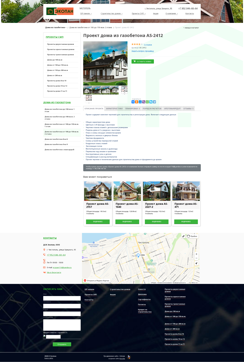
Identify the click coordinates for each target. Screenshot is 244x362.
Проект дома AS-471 (185, 205)
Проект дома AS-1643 (127, 205)
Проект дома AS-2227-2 (156, 205)
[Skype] (150, 101)
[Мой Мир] (140, 101)
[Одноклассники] (136, 101)
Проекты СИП (54, 37)
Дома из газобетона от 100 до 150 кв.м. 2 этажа (90, 27)
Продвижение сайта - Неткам (114, 356)
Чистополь (84, 8)
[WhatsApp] (147, 101)
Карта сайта (48, 358)
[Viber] (143, 101)
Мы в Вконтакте (54, 272)
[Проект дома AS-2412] (105, 63)
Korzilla (122, 358)
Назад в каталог (192, 27)
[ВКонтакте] (133, 101)
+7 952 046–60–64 (188, 8)
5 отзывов (148, 45)
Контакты (50, 238)
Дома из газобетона (55, 27)
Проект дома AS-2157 (97, 205)
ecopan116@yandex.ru (62, 267)
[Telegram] (154, 101)
